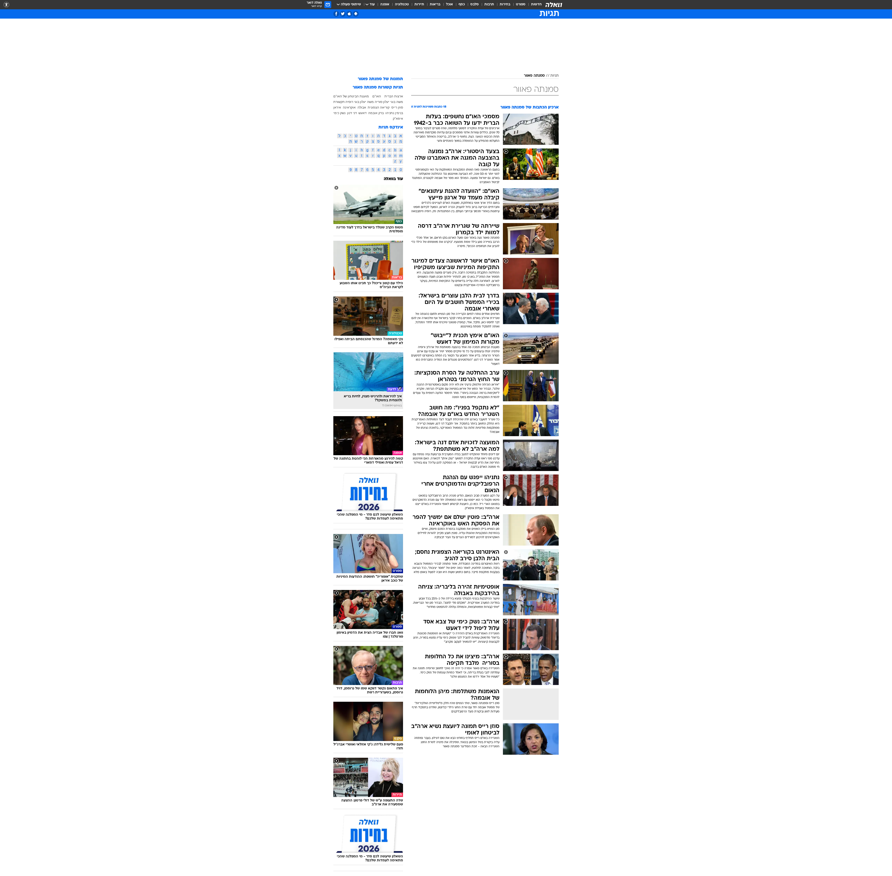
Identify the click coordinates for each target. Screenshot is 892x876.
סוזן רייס (397, 107)
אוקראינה (349, 107)
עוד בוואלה (393, 179)
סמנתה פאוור (534, 76)
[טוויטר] (343, 14)
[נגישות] (6, 5)
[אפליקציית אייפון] (349, 14)
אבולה (361, 107)
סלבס (474, 4)
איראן (337, 107)
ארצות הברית (393, 96)
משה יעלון (367, 102)
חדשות (536, 4)
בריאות (435, 4)
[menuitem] (533, 4)
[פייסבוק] (336, 14)
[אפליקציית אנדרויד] (356, 14)
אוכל (449, 4)
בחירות (505, 4)
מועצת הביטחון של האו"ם (351, 96)
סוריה (378, 102)
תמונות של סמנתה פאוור (380, 79)
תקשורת (339, 102)
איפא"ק (398, 118)
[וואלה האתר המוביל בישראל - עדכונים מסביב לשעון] (553, 4)
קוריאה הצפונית (379, 107)
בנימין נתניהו (394, 113)
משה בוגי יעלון (393, 102)
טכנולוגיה (402, 4)
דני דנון (352, 113)
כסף (462, 4)
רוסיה (349, 102)
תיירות (419, 4)
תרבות (489, 4)
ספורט (520, 4)
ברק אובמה (376, 113)
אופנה (384, 4)
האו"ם (376, 96)
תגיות (554, 76)
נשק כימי (339, 113)
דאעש (362, 113)
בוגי (356, 102)
